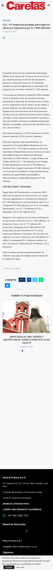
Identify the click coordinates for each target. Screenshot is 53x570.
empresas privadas (12, 269)
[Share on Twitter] (35, 280)
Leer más (20, 567)
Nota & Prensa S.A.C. (14, 477)
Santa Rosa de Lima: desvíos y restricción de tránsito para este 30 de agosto (27, 340)
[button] (5, 326)
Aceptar (8, 567)
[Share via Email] (7, 285)
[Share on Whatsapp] (41, 280)
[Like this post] (23, 280)
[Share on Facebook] (29, 280)
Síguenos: (8, 552)
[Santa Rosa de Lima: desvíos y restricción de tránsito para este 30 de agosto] (26, 317)
